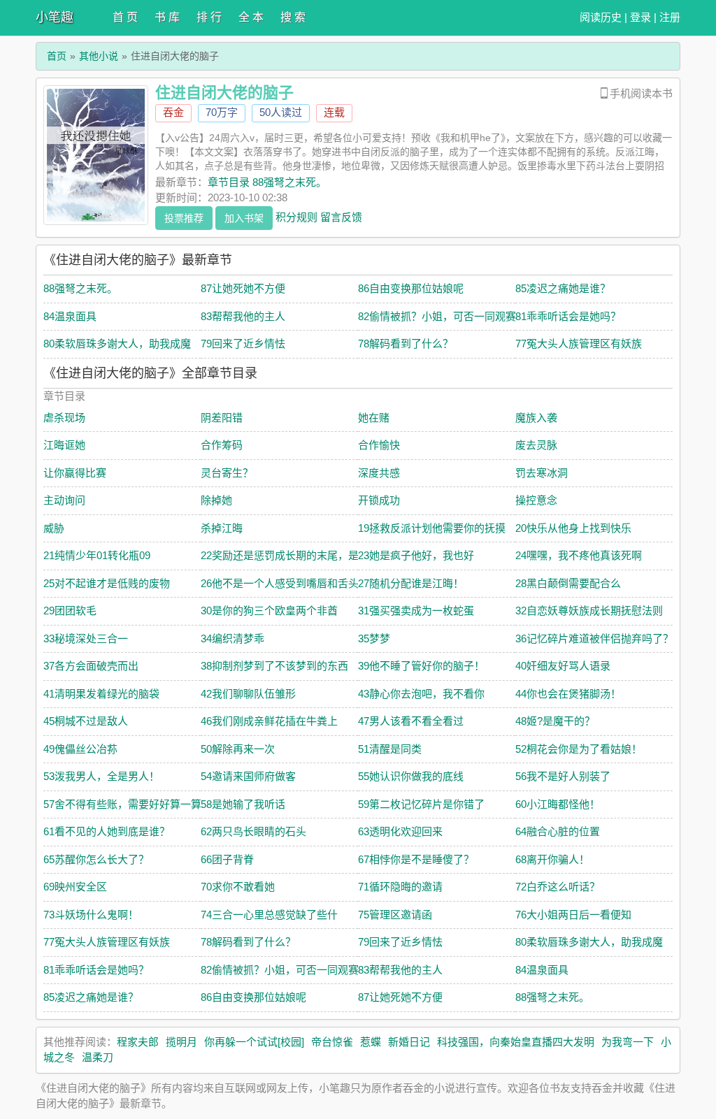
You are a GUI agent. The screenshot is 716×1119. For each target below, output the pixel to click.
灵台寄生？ (227, 473)
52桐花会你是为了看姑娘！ (578, 749)
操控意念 (536, 500)
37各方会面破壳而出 (90, 666)
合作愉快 (379, 445)
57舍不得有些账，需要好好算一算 (122, 804)
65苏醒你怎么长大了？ (96, 859)
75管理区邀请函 (395, 915)
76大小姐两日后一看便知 (573, 915)
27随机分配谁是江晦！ (411, 583)
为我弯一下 (627, 1042)
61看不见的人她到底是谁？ (106, 831)
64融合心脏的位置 (557, 831)
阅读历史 (601, 17)
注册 (669, 17)
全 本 (251, 17)
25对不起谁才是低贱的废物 (106, 583)
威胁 (53, 528)
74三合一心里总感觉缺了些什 (269, 915)
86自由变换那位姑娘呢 (411, 288)
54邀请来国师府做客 (248, 776)
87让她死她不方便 (243, 288)
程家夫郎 (138, 1042)
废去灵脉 (536, 445)
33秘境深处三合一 (85, 638)
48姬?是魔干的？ (555, 721)
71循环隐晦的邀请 (400, 887)
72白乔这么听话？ (557, 887)
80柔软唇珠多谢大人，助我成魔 (117, 343)
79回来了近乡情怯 (243, 343)
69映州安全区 (75, 887)
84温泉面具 (69, 316)
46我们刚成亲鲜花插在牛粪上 (269, 721)
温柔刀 (97, 1057)
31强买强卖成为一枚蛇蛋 (416, 610)
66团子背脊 (227, 859)
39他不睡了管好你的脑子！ (421, 666)
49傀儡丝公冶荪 (80, 749)
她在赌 (373, 418)
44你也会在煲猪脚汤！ (568, 694)
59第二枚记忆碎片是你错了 (421, 804)
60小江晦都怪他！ (557, 804)
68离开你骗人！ (552, 859)
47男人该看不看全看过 (411, 721)
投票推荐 (183, 218)
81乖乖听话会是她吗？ (568, 316)
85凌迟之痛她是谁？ (562, 288)
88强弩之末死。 (80, 288)
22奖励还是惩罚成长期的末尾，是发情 (290, 555)
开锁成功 (379, 500)
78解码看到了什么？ (405, 343)
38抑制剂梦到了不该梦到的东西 (274, 666)
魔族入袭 (536, 418)
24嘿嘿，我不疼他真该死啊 (578, 555)
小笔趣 (54, 17)
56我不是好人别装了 (562, 776)
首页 (56, 56)
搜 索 (293, 17)
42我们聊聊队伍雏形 (248, 694)
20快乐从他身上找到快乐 (573, 528)
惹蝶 (370, 1042)
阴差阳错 (222, 418)
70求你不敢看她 (238, 887)
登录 (640, 17)
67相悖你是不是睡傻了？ (416, 859)
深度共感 (379, 473)
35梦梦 (374, 638)
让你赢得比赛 (74, 473)
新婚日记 (409, 1042)
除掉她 (216, 500)
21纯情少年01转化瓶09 (96, 555)
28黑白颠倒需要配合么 (568, 583)
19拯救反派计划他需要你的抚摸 (432, 528)
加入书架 (244, 218)
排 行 (209, 17)
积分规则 (296, 216)
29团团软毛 (69, 610)
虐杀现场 (64, 418)
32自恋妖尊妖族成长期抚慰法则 (589, 610)
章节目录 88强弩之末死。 (267, 182)
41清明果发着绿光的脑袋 (101, 694)
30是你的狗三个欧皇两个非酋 (269, 610)
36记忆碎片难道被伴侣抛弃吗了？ (594, 638)
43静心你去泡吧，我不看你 (421, 694)
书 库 (167, 17)
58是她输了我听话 (243, 804)
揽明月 (181, 1042)
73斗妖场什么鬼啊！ (90, 915)
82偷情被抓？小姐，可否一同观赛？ (442, 316)
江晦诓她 (64, 445)
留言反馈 (341, 216)
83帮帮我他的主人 (243, 316)
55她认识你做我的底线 (411, 776)
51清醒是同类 (390, 749)
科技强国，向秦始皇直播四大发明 (515, 1042)
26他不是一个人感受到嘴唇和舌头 (280, 583)
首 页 (125, 17)
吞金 (173, 112)
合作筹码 (222, 445)
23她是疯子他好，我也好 (416, 555)
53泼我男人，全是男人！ (101, 776)
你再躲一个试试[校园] (254, 1042)
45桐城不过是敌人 (85, 721)
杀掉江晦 (222, 528)
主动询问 (64, 500)
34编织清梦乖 (232, 638)
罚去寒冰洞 (541, 473)
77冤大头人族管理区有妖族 (578, 343)
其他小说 (98, 56)
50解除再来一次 (238, 749)
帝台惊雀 (332, 1042)
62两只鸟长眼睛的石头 (253, 831)
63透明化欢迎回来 (400, 831)
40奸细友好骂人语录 (562, 666)
